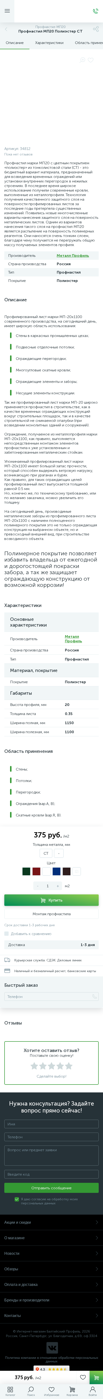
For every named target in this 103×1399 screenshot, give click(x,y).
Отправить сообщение (51, 1188)
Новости (11, 1253)
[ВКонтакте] (52, 1348)
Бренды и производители (26, 1300)
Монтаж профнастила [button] (52, 914)
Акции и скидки (17, 1222)
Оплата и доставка (21, 1285)
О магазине (14, 1238)
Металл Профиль (73, 255)
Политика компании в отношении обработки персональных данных (51, 1359)
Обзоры (11, 1269)
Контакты (12, 1316)
